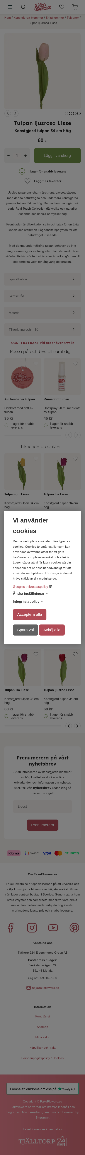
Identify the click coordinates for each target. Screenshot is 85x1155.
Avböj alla (51, 630)
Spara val (25, 630)
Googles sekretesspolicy (31, 586)
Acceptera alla (29, 614)
